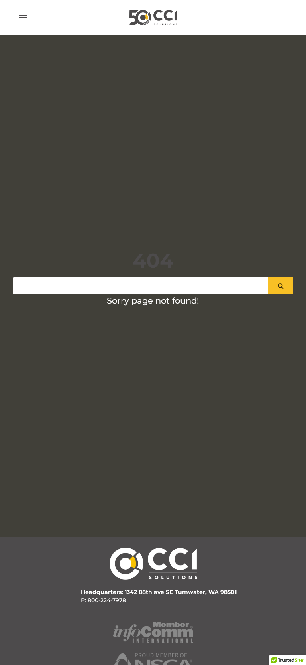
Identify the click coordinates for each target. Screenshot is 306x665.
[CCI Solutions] (153, 17)
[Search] (280, 285)
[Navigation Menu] (23, 18)
